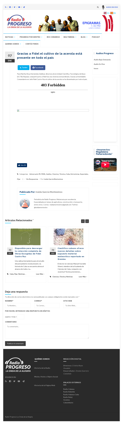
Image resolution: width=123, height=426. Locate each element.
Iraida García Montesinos (53, 179)
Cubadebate (68, 403)
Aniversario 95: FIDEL (37, 174)
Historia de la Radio (42, 368)
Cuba (68, 174)
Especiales (84, 174)
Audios (49, 174)
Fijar (18, 179)
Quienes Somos (12, 44)
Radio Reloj (67, 397)
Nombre (9, 301)
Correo (38, 301)
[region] (75, 23)
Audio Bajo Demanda (102, 60)
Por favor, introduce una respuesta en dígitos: (27, 311)
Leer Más (39, 274)
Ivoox (96, 68)
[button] (75, 23)
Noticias (9, 37)
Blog (83, 37)
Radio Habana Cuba (71, 394)
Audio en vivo (99, 64)
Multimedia (69, 37)
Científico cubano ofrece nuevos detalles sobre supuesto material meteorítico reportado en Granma (71, 253)
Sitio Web (67, 301)
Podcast (96, 37)
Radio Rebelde (69, 392)
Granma (66, 400)
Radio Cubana (68, 389)
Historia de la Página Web (44, 385)
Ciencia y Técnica (58, 174)
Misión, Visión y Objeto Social (46, 377)
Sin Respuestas (32, 179)
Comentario (11, 322)
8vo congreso (53, 37)
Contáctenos (31, 44)
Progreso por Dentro (30, 37)
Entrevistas (75, 174)
